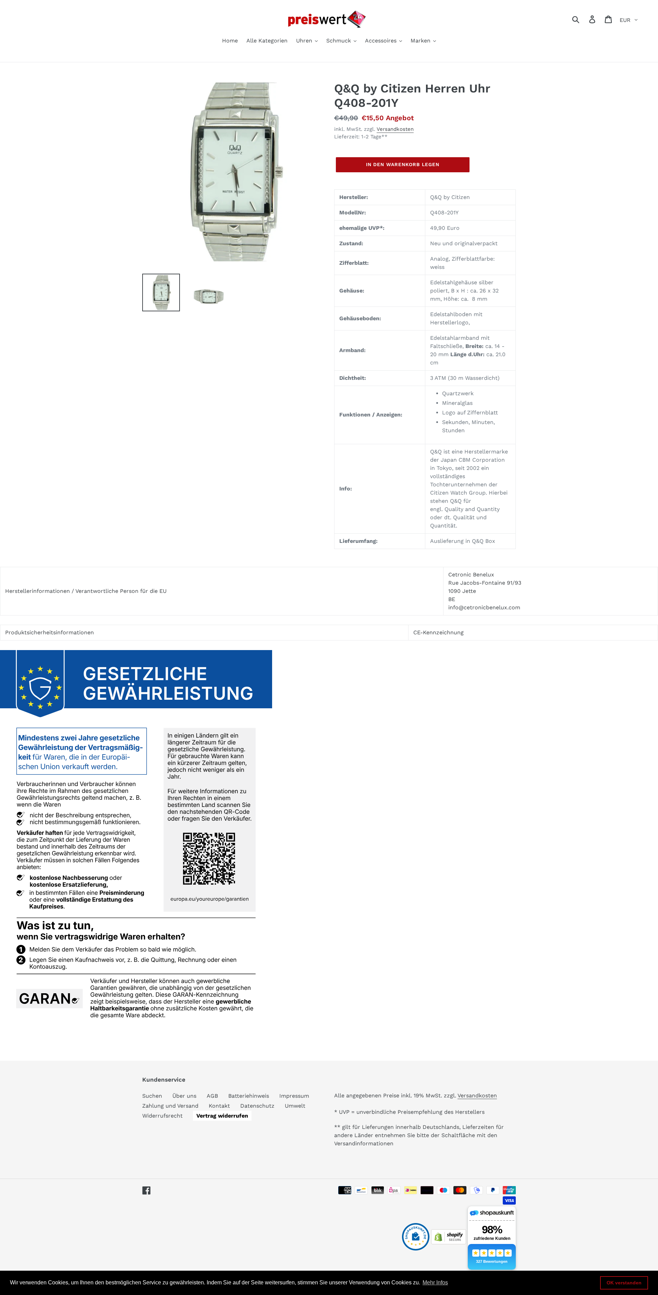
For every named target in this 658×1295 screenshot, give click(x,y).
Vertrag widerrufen (222, 1115)
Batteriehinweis (248, 1096)
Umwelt (295, 1106)
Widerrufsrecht (162, 1115)
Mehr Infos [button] (435, 1282)
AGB (212, 1096)
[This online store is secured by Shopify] (448, 1242)
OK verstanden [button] (624, 1282)
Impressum (294, 1096)
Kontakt (219, 1106)
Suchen (152, 1096)
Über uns (184, 1096)
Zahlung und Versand (170, 1106)
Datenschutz (257, 1106)
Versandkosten (395, 129)
